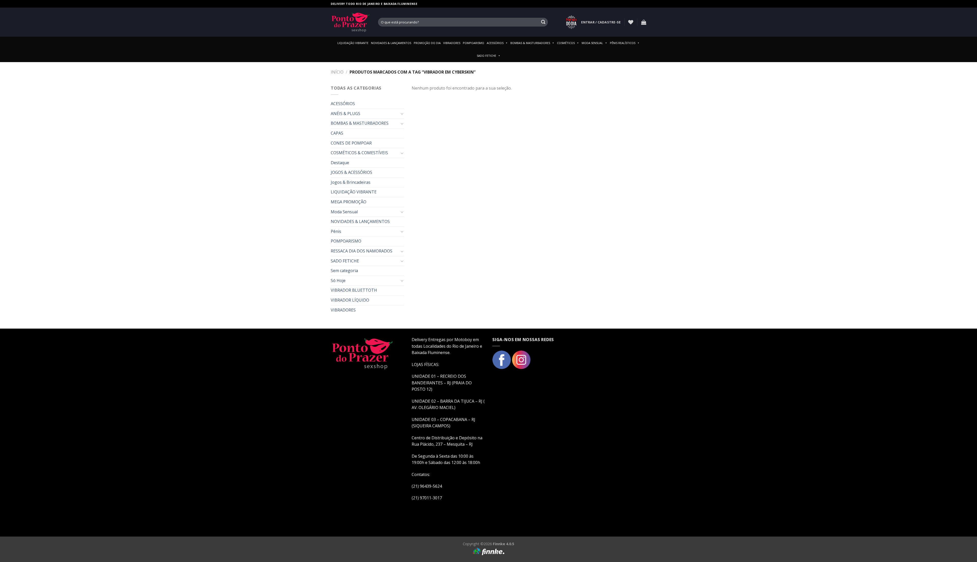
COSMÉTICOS (566, 43)
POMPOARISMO (473, 43)
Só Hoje (338, 280)
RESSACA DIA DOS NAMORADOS (361, 251)
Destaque (340, 162)
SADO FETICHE (486, 56)
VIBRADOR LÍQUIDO (350, 300)
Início (337, 72)
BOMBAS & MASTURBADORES (530, 43)
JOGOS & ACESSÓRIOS (351, 172)
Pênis (336, 231)
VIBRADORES (451, 43)
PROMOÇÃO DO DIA (427, 43)
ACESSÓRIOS (495, 43)
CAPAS (337, 133)
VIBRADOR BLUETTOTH (354, 290)
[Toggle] (402, 113)
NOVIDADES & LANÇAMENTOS (391, 43)
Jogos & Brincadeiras (350, 182)
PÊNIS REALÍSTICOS (622, 43)
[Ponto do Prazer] (350, 22)
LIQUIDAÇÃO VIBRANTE (352, 43)
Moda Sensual (344, 212)
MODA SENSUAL (592, 43)
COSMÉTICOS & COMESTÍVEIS (359, 153)
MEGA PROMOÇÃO (348, 202)
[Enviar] (543, 22)
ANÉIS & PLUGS (345, 113)
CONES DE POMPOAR (351, 143)
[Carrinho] (643, 22)
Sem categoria (344, 270)
